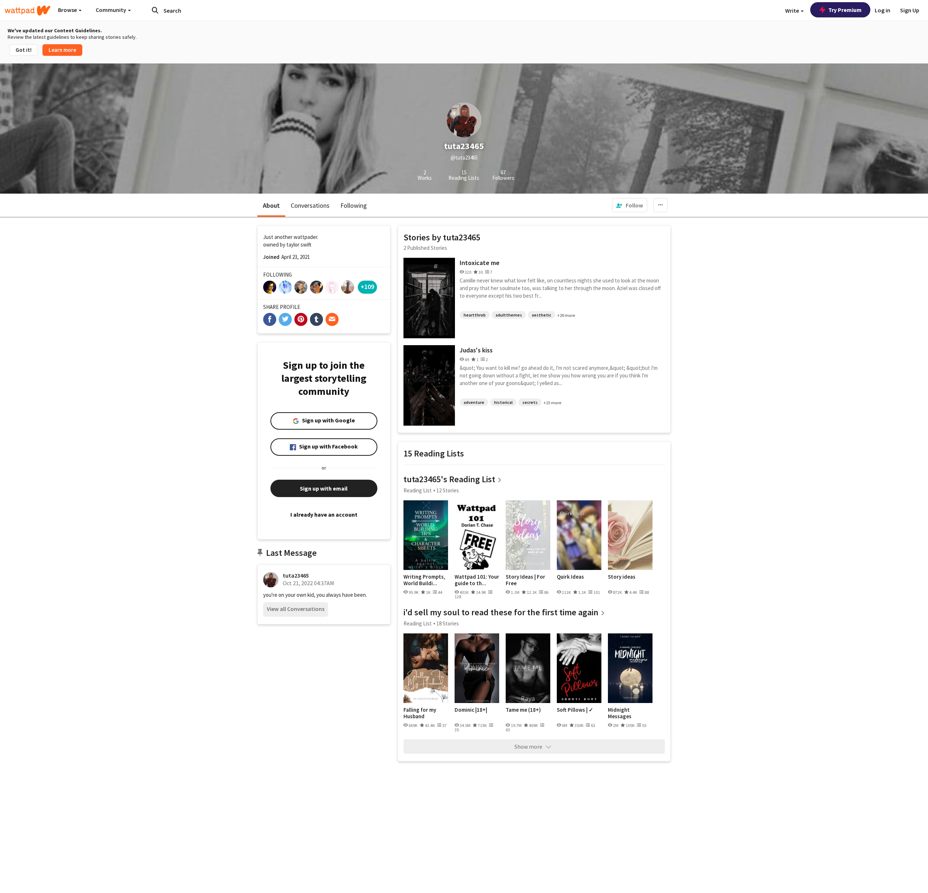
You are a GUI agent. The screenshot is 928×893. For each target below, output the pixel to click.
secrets (530, 402)
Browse (68, 9)
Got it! (24, 49)
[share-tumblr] (316, 319)
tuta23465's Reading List (449, 479)
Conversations (310, 205)
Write (792, 10)
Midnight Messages (619, 713)
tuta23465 (296, 575)
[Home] (27, 10)
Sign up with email (324, 488)
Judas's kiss (476, 350)
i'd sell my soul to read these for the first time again (500, 612)
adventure (474, 402)
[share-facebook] (269, 319)
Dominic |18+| (471, 710)
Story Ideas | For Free (525, 580)
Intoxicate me (480, 263)
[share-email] (332, 319)
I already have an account (323, 514)
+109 (367, 286)
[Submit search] (155, 10)
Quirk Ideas (570, 577)
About (271, 205)
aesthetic (541, 315)
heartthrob (475, 315)
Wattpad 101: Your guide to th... (477, 580)
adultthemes (509, 315)
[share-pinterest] (300, 319)
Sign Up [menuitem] (909, 10)
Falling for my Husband (419, 713)
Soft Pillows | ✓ (575, 710)
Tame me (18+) (523, 710)
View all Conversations (295, 608)
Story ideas (621, 577)
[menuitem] (629, 205)
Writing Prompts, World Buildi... (424, 580)
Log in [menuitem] (882, 10)
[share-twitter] (285, 319)
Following (353, 205)
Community (111, 9)
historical (503, 402)
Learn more (62, 49)
